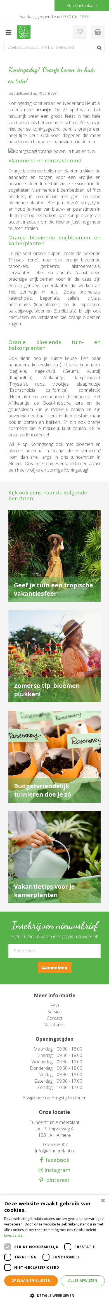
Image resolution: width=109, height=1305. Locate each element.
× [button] (103, 1201)
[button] (54, 1295)
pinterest (56, 1180)
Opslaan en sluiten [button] (31, 1280)
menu (8, 32)
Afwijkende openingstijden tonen (55, 1098)
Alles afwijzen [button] (83, 1280)
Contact (54, 1018)
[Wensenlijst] (80, 32)
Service (55, 1012)
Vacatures (54, 1025)
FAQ (54, 1005)
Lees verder (14, 1235)
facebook (56, 1160)
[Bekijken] (98, 32)
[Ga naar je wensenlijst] (79, 32)
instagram (56, 1170)
